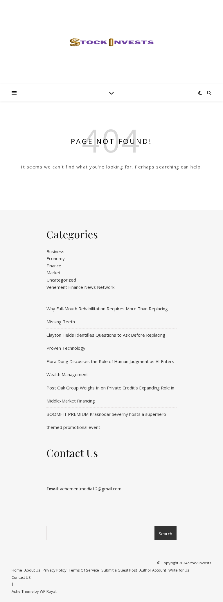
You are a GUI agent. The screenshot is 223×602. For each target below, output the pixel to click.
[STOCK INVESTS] (111, 42)
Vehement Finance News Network (80, 287)
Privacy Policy (54, 570)
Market (53, 272)
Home (17, 570)
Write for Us (178, 570)
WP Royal (48, 591)
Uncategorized (61, 280)
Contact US (21, 577)
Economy (55, 258)
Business (55, 251)
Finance (53, 266)
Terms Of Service (84, 570)
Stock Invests (199, 562)
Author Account (152, 570)
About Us (32, 570)
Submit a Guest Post (119, 570)
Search (165, 533)
